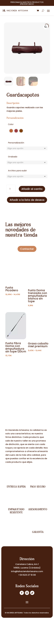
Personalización (16, 142)
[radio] (11, 131)
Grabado (12, 156)
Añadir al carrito (31, 189)
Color (11, 124)
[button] (45, 27)
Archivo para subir (17, 170)
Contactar (27, 277)
